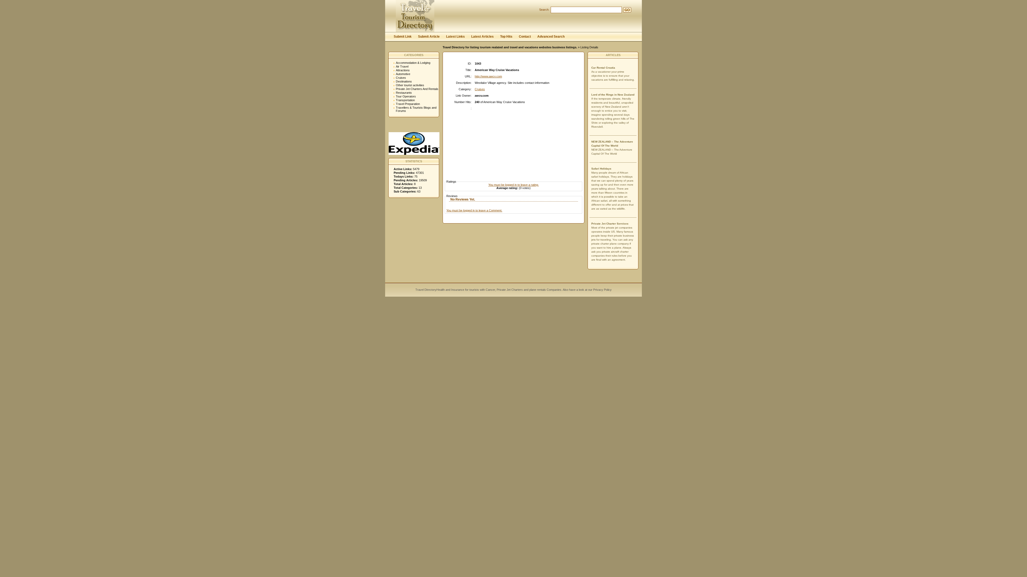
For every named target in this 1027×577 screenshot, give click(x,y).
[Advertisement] (515, 140)
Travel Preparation (408, 103)
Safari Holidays (601, 168)
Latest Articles (482, 36)
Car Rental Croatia (603, 67)
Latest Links (455, 36)
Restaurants (404, 92)
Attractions (403, 70)
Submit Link (403, 36)
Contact (525, 36)
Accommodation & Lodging (413, 62)
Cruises (401, 77)
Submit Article (429, 36)
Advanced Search (551, 36)
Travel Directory (425, 289)
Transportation (405, 100)
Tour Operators (406, 96)
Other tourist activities (410, 85)
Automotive (403, 74)
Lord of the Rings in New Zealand (612, 94)
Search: (544, 9)
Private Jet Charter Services (610, 223)
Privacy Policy (602, 289)
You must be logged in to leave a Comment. (474, 210)
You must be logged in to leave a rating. (513, 184)
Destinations (404, 81)
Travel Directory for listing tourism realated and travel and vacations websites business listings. (510, 47)
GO (627, 10)
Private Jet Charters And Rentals (417, 89)
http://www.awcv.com (488, 76)
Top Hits (506, 36)
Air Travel (402, 66)
